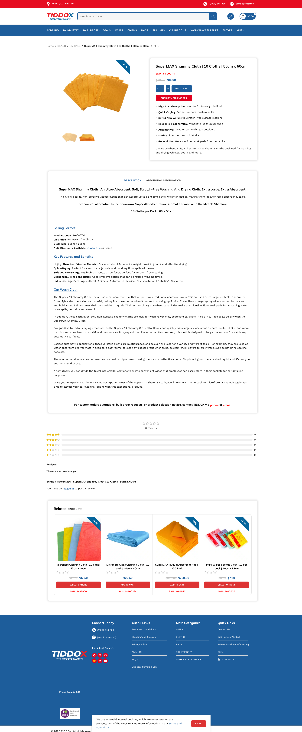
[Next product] (159, 46)
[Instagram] (105, 655)
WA (72, 3)
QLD (61, 3)
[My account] (231, 16)
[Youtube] (105, 660)
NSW (54, 3)
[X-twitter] (99, 655)
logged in (68, 488)
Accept (199, 723)
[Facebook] (94, 655)
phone (214, 405)
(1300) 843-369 (217, 4)
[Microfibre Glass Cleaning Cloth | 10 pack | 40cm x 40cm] (128, 539)
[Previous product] (151, 46)
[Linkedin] (99, 660)
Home (50, 45)
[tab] (132, 180)
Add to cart (182, 88)
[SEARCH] (213, 16)
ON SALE (75, 45)
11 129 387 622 (229, 659)
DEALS (61, 45)
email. (227, 405)
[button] (128, 585)
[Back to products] (155, 46)
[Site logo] (60, 16)
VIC (67, 3)
